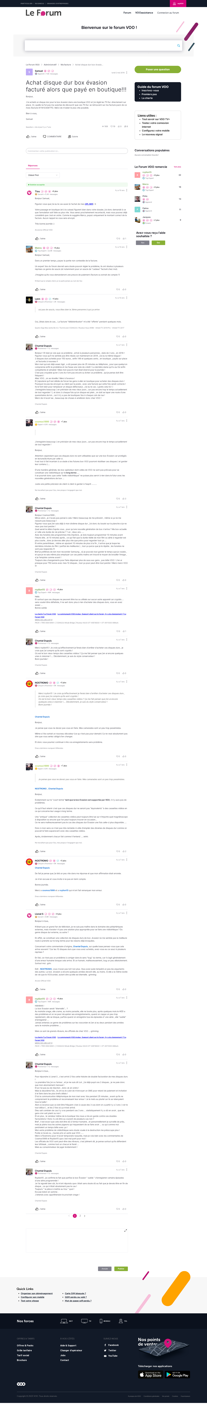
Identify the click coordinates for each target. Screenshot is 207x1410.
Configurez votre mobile (156, 130)
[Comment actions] (127, 190)
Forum (127, 12)
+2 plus (156, 220)
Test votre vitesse (30, 1300)
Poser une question (158, 69)
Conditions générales (151, 1396)
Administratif (50, 64)
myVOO (180, 4)
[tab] (33, 166)
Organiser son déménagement (37, 1293)
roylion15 (63, 890)
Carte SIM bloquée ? (75, 1293)
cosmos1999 (48, 890)
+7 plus (64, 422)
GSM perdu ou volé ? (76, 1297)
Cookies (175, 1396)
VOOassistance (144, 12)
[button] (105, 126)
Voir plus (177, 167)
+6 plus (55, 299)
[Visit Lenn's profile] (29, 300)
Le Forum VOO (33, 64)
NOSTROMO (41, 788)
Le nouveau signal (152, 134)
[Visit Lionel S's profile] (29, 915)
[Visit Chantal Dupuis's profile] (29, 347)
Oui (158, 243)
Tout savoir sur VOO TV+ (156, 119)
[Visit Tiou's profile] (29, 192)
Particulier (26, 4)
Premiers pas (149, 94)
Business (39, 4)
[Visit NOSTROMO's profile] (29, 683)
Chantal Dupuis (42, 716)
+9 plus (55, 191)
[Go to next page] (84, 1216)
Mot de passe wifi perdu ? (78, 1300)
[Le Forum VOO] (43, 12)
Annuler (105, 1269)
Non (142, 243)
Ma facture (66, 64)
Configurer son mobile (32, 1297)
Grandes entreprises (58, 4)
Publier (121, 1269)
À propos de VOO (134, 1396)
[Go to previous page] (69, 1216)
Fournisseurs (185, 1396)
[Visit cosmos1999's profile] (29, 422)
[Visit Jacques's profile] (137, 220)
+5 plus (63, 683)
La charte (147, 98)
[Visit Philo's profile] (137, 199)
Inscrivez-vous (150, 90)
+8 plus (58, 914)
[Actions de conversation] (127, 72)
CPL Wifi (89, 204)
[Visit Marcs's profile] (29, 249)
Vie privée (165, 1396)
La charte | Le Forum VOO (45, 614)
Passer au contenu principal (15, 9)
